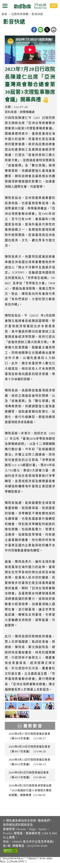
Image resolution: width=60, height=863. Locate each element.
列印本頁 (53, 30)
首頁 (4, 14)
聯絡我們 (44, 820)
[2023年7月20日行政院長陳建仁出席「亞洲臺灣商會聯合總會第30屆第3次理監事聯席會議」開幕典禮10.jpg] (23, 714)
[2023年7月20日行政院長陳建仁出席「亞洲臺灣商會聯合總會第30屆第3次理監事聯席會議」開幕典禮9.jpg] (11, 714)
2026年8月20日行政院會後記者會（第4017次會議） (29, 749)
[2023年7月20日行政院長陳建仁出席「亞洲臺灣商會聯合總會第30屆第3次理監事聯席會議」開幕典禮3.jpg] (23, 697)
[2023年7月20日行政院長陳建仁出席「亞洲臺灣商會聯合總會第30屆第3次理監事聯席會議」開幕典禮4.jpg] (48, 705)
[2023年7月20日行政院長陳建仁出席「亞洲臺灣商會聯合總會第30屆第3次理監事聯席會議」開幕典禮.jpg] (11, 697)
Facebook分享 (34, 30)
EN (54, 5)
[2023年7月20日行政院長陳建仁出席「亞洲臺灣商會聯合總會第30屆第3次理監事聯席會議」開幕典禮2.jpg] (36, 697)
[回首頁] (30, 6)
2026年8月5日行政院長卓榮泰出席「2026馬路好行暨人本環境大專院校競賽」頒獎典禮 (30, 790)
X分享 (47, 30)
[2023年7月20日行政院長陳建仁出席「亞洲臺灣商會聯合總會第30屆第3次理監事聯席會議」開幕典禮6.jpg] (11, 705)
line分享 (41, 30)
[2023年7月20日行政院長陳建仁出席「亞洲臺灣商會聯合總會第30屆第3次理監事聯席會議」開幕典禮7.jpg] (23, 705)
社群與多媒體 (19, 14)
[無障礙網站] (10, 851)
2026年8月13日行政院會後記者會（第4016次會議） (29, 762)
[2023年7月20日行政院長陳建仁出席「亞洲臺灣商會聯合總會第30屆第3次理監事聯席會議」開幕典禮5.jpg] (48, 697)
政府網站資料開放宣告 (18, 824)
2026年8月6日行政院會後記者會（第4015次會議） (29, 775)
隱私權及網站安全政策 (21, 820)
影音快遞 (37, 14)
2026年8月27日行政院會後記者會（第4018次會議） (29, 736)
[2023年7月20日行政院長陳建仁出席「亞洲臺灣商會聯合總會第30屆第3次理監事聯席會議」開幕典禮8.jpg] (36, 705)
